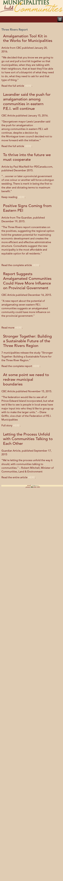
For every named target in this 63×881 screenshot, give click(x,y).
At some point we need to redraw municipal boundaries (26, 379)
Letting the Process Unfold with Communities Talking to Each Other (28, 439)
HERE (28, 86)
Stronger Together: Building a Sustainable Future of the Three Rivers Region (27, 341)
